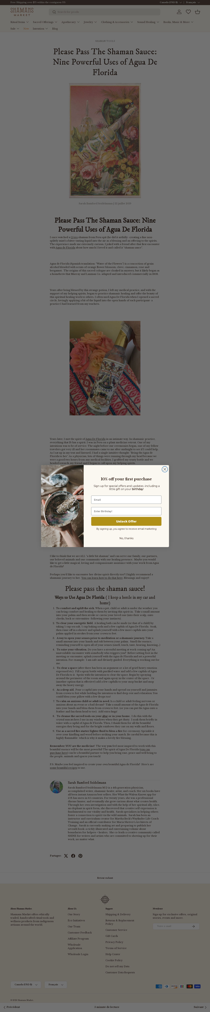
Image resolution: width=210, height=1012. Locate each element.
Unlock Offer (126, 521)
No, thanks (126, 538)
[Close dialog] (165, 469)
